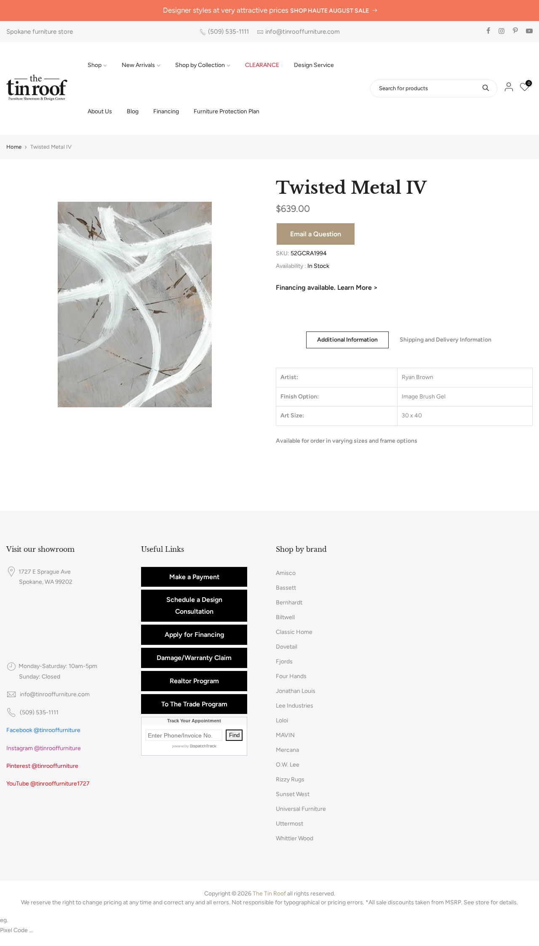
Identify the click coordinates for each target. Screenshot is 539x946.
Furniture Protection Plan (226, 111)
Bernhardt (289, 602)
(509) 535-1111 (228, 31)
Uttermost (289, 823)
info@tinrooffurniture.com (302, 31)
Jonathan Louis (295, 691)
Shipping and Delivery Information (445, 339)
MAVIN (285, 735)
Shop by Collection (200, 65)
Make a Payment (194, 577)
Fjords (284, 661)
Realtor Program (194, 681)
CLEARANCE (262, 65)
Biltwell (285, 617)
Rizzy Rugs (290, 779)
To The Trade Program (194, 704)
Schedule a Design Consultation (194, 605)
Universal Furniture (301, 808)
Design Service (314, 65)
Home (13, 147)
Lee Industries (294, 705)
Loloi (282, 720)
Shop (94, 65)
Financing (166, 111)
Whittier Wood (294, 838)
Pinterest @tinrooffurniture (42, 766)
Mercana (287, 750)
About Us (100, 111)
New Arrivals (138, 65)
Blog (133, 111)
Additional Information (347, 339)
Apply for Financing (194, 635)
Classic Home (294, 632)
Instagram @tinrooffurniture (43, 748)
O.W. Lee (287, 764)
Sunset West (293, 794)
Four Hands (291, 676)
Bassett (286, 587)
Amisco (286, 573)
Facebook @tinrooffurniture (43, 730)
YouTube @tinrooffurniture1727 (48, 783)
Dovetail (286, 646)
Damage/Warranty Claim (194, 658)
